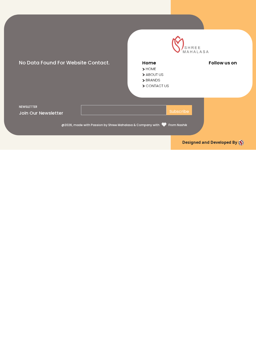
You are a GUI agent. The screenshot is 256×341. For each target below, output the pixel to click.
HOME (151, 68)
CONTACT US (157, 85)
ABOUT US (155, 74)
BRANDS (153, 80)
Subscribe (179, 111)
